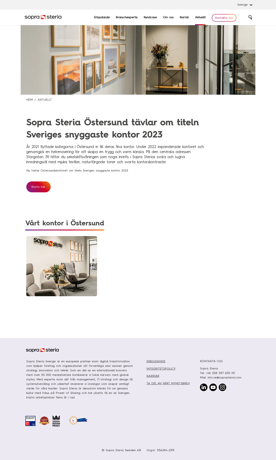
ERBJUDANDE (155, 361)
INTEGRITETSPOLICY (161, 368)
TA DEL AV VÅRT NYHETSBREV (168, 383)
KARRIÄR (152, 376)
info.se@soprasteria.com (224, 377)
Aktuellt (45, 99)
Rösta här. (38, 187)
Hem (29, 99)
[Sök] (250, 17)
